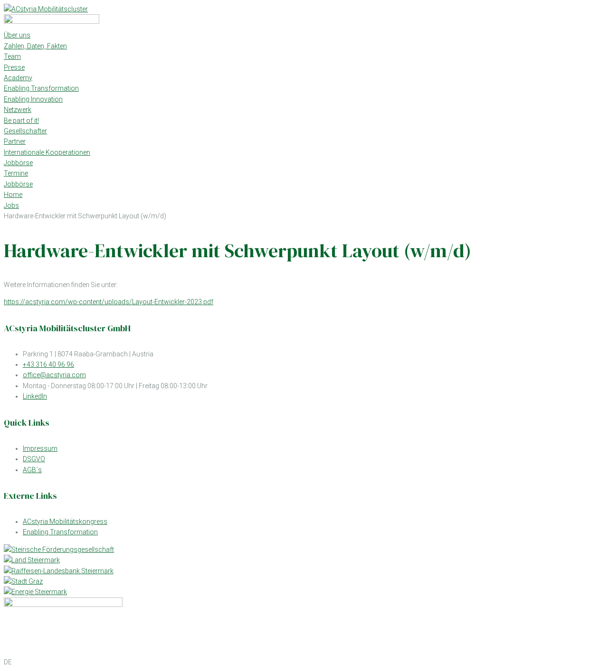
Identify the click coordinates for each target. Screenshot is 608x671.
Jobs (11, 205)
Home (13, 194)
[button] (304, 662)
